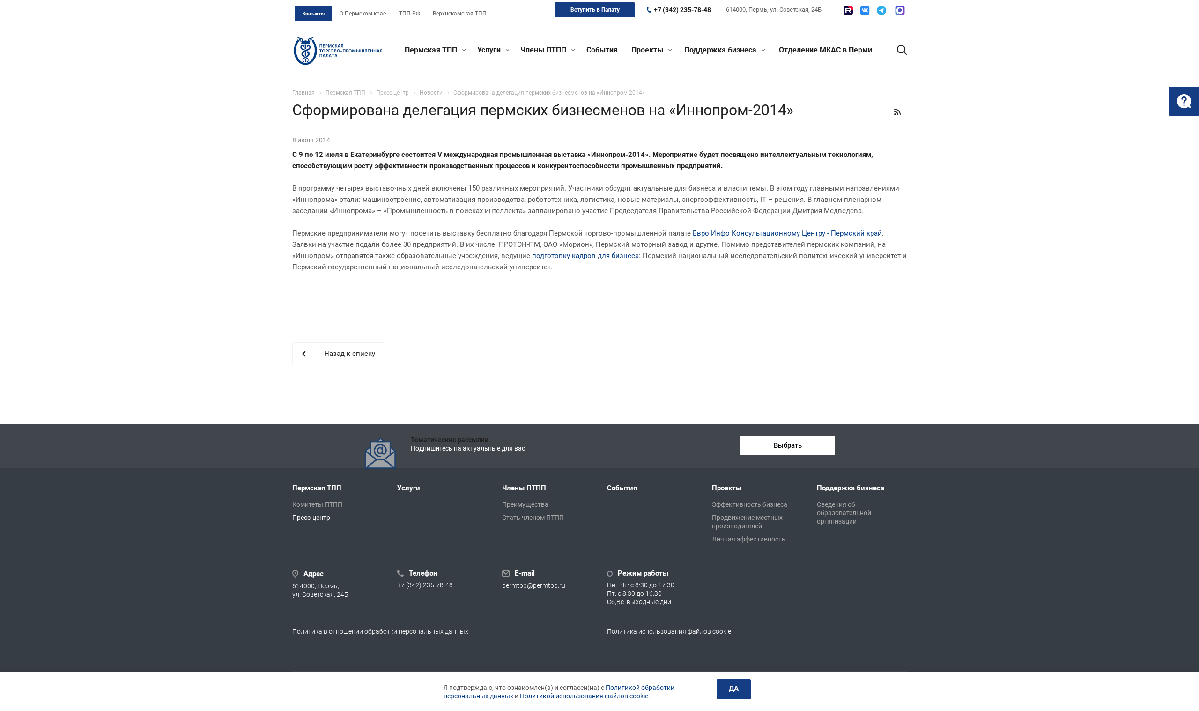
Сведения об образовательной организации (844, 513)
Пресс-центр (311, 517)
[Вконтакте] (865, 10)
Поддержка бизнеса (721, 49)
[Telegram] (881, 10)
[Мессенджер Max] (900, 10)
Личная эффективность (748, 539)
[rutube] (848, 10)
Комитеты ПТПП (317, 504)
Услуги (490, 49)
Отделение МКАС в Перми (825, 49)
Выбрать (788, 445)
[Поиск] (897, 50)
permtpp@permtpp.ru (533, 585)
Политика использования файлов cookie (669, 631)
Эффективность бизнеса (749, 504)
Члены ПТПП (544, 49)
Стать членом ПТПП (533, 517)
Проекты (648, 49)
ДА (734, 688)
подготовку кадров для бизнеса (585, 256)
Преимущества (525, 504)
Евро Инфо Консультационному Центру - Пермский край (787, 233)
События (602, 49)
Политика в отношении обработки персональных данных (380, 631)
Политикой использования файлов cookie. (585, 696)
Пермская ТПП (432, 49)
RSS (897, 112)
